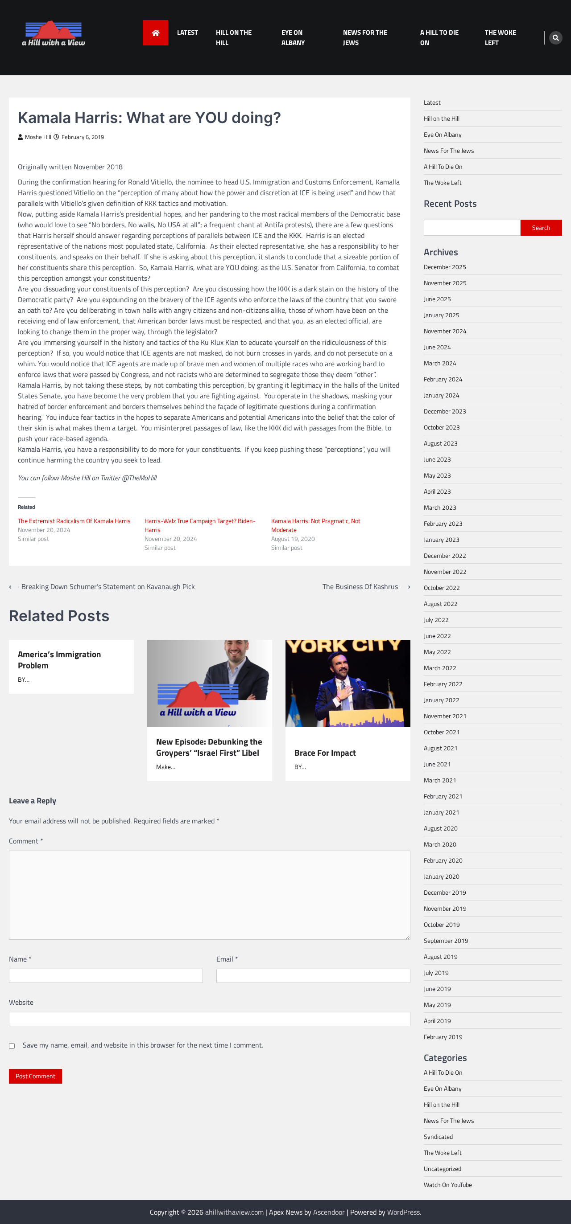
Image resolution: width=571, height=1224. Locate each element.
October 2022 (442, 587)
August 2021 (441, 748)
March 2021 (440, 780)
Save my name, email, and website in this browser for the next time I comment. (143, 1045)
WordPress (403, 1212)
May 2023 (437, 475)
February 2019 (443, 1036)
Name (20, 959)
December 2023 (445, 411)
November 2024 (445, 331)
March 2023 (440, 507)
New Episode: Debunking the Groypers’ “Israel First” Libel (209, 747)
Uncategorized (442, 1168)
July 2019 (436, 972)
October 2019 (442, 924)
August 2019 (441, 956)
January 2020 (441, 876)
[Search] (556, 38)
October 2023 (442, 427)
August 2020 (441, 828)
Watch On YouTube (448, 1184)
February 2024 (443, 379)
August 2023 (441, 443)
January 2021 (441, 812)
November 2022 (445, 571)
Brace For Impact (325, 752)
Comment (26, 840)
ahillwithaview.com (234, 1212)
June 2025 (437, 298)
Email (227, 959)
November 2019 (445, 908)
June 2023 (437, 459)
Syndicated (438, 1136)
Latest (187, 32)
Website (21, 1002)
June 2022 (437, 635)
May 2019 (437, 1004)
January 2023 (441, 539)
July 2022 (436, 619)
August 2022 (441, 603)
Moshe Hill (38, 137)
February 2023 (443, 523)
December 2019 (445, 892)
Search (541, 228)
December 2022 (445, 555)
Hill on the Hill (234, 37)
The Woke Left (500, 37)
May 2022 (437, 651)
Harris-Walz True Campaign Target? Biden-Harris (200, 525)
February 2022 (443, 683)
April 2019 (437, 1020)
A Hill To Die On (439, 37)
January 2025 (441, 314)
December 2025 (445, 266)
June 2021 (437, 764)
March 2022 (440, 667)
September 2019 (446, 940)
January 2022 (441, 699)
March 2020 (440, 844)
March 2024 (440, 363)
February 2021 (443, 796)
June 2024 (437, 347)
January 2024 (441, 395)
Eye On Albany (293, 37)
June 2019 (437, 988)
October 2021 (442, 732)
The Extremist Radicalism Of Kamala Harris (74, 520)
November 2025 (445, 282)
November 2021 (445, 715)
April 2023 (437, 491)
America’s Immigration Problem (59, 660)
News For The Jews (365, 37)
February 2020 (443, 860)
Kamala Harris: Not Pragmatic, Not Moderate (315, 525)
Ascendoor (329, 1212)
